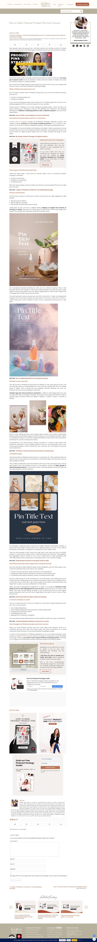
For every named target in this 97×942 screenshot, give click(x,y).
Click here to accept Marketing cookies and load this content (30, 64)
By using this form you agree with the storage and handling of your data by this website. (38, 876)
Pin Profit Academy (27, 636)
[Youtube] (11, 819)
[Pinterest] (12, 819)
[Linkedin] (14, 819)
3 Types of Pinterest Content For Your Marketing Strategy (25, 887)
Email (12, 864)
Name (12, 859)
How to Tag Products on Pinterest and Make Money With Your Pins (70, 887)
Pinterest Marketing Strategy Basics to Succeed (70, 916)
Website (12, 869)
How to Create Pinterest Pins (49, 35)
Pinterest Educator (24, 816)
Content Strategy (15, 35)
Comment (14, 841)
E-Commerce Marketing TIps (30, 35)
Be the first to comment (18, 829)
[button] (25, 782)
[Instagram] (16, 819)
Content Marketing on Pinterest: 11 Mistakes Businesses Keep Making (48, 916)
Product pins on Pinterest (18, 121)
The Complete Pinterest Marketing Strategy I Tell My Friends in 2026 (23, 916)
